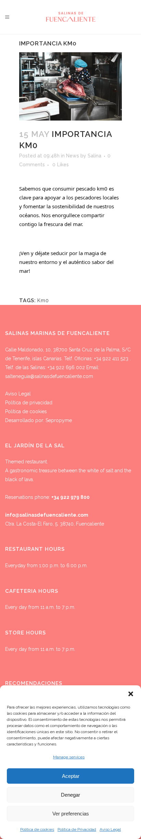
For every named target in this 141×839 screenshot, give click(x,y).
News (72, 155)
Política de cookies (37, 829)
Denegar (70, 795)
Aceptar (70, 776)
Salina (94, 155)
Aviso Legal (110, 829)
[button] (130, 693)
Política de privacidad (28, 402)
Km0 (43, 300)
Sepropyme (59, 420)
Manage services (69, 757)
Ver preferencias (70, 813)
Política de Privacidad (76, 829)
